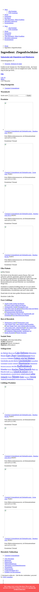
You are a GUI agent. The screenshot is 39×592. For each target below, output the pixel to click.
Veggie (33, 377)
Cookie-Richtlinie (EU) (12, 570)
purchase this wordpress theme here (25, 588)
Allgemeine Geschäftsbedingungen (15, 565)
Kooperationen (9, 23)
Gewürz (10, 363)
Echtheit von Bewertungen (13, 572)
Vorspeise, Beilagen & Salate (13, 64)
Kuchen (15, 369)
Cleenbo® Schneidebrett (12, 88)
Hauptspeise (24, 363)
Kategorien (8, 16)
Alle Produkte (12, 11)
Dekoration (32, 353)
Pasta (37, 369)
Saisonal (11, 371)
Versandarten (8, 567)
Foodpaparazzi (4, 358)
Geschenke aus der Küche (9, 361)
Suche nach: (4, 95)
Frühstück (11, 358)
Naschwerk (25, 368)
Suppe (10, 377)
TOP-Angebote (13, 13)
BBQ (2, 353)
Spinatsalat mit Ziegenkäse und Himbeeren (17, 57)
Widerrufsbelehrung (10, 564)
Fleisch (33, 355)
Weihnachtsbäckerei (21, 379)
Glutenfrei (15, 363)
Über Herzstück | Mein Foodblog (14, 19)
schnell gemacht (25, 374)
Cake (17, 352)
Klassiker (4, 369)
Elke (2, 74)
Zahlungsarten (9, 569)
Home (6, 14)
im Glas (14, 366)
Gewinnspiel (4, 363)
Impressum (8, 560)
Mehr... (3, 79)
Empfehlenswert (23, 355)
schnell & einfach (21, 372)
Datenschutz (8, 562)
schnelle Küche (15, 374)
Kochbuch (8, 18)
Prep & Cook (5, 372)
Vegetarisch (27, 377)
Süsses (15, 376)
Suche (29, 95)
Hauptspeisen (33, 363)
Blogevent (12, 353)
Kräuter (10, 369)
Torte (22, 377)
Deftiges (24, 352)
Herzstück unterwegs (11, 21)
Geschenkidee (24, 360)
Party (33, 369)
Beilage (5, 353)
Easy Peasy (11, 355)
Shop (6, 9)
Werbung (30, 379)
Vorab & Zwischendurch (8, 379)
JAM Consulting (8, 577)
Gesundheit (34, 361)
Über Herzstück (9, 559)
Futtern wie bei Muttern (24, 358)
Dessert (3, 356)
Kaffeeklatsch (24, 365)
